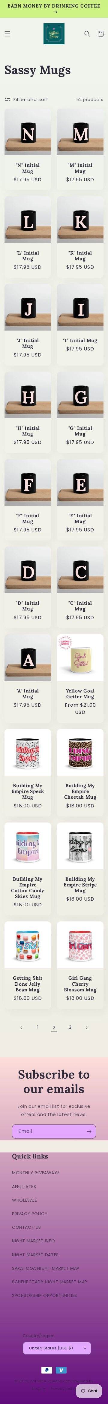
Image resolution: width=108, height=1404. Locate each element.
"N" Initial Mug (28, 168)
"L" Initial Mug (27, 255)
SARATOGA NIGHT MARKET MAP (46, 1268)
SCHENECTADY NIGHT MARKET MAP (49, 1282)
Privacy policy (63, 1388)
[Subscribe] (89, 1131)
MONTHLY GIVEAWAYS (36, 1173)
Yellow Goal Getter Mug (80, 693)
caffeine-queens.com (50, 1381)
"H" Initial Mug (28, 431)
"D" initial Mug (28, 606)
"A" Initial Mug (27, 693)
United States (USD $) (51, 1348)
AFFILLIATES (24, 1187)
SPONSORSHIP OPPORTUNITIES (44, 1295)
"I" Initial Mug (80, 340)
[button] (7, 33)
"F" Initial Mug (27, 518)
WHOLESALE (24, 1200)
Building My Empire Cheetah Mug (80, 791)
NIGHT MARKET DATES (35, 1255)
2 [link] (54, 1027)
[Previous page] (21, 1027)
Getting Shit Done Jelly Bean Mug (28, 983)
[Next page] (86, 1027)
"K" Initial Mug (80, 255)
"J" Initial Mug (27, 343)
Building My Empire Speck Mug (27, 791)
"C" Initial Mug (80, 606)
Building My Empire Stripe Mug (80, 884)
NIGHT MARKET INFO (33, 1241)
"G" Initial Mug (80, 431)
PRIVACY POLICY (29, 1214)
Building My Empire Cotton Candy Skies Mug (27, 887)
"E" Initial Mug (80, 518)
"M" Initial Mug (80, 168)
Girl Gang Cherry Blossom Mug (80, 983)
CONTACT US (26, 1227)
